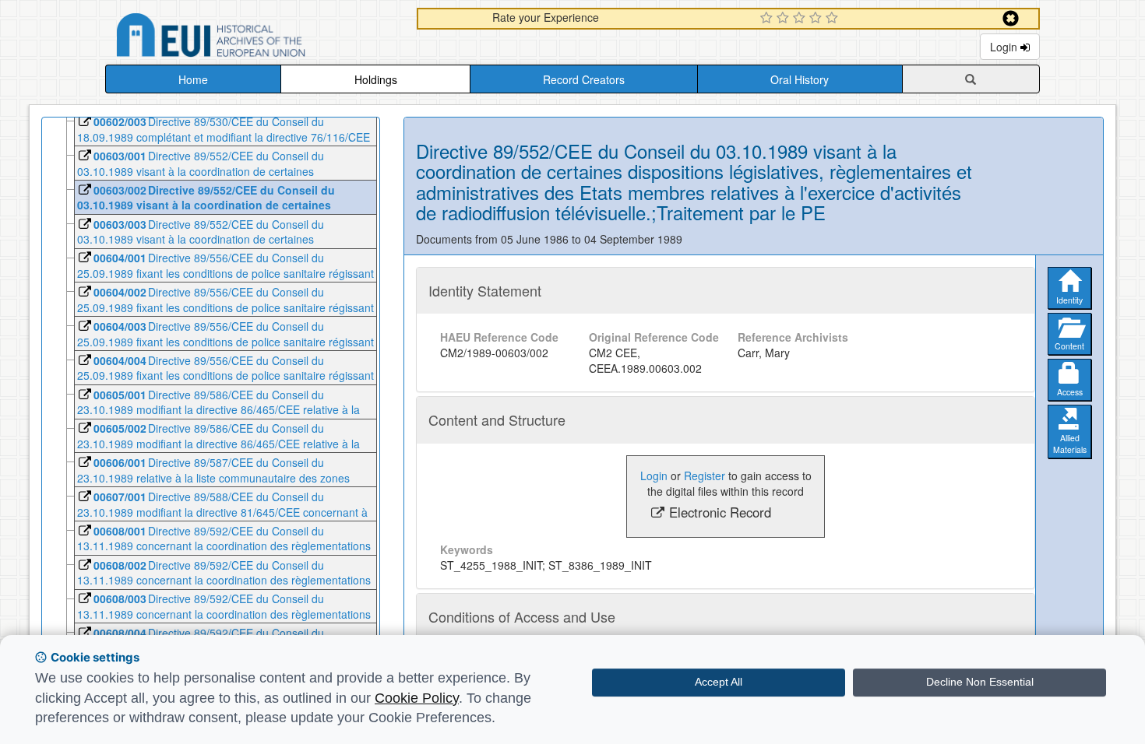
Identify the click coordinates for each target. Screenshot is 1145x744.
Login (1005, 46)
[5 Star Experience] (834, 18)
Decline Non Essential (980, 682)
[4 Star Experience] (817, 18)
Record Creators (584, 79)
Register (704, 475)
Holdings (375, 79)
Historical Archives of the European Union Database (255, 38)
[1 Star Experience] (768, 18)
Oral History (799, 79)
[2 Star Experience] (785, 18)
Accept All (718, 682)
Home (193, 79)
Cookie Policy (417, 698)
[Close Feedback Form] (1010, 18)
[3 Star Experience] (801, 18)
